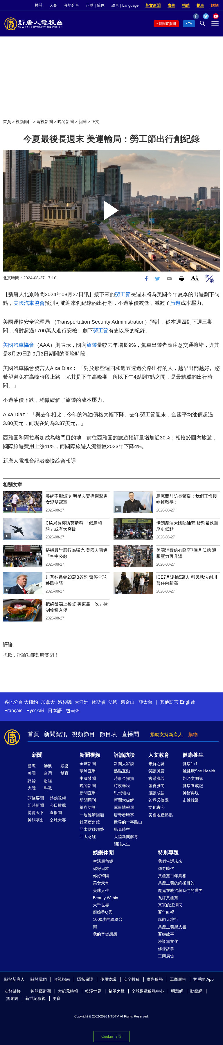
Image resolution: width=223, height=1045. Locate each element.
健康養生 (193, 755)
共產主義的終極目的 (176, 883)
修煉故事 (166, 948)
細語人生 (122, 844)
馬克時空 (122, 829)
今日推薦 (58, 805)
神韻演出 (36, 820)
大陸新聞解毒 (126, 836)
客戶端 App (203, 979)
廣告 (171, 5)
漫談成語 (156, 793)
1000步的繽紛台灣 (108, 923)
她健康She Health (199, 771)
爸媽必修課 (158, 800)
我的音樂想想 (105, 934)
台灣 (48, 773)
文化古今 (156, 807)
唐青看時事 (124, 815)
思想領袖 (122, 793)
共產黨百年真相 (172, 875)
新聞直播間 (167, 24)
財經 (48, 780)
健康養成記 (193, 785)
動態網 (196, 991)
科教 (48, 788)
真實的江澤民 (170, 905)
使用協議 (108, 979)
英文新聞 (153, 5)
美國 (32, 773)
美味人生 (101, 890)
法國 (113, 702)
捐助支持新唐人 (166, 734)
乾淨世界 (93, 991)
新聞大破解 (124, 800)
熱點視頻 (58, 798)
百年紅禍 (166, 912)
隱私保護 (85, 979)
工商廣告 (166, 956)
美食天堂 (101, 883)
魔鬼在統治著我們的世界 (180, 890)
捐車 (200, 5)
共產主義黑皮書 (172, 927)
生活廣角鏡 (103, 861)
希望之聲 (116, 991)
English (187, 702)
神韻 (38, 5)
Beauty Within (105, 897)
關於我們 (38, 979)
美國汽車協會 (29, 303)
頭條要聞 (36, 798)
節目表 (108, 734)
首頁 (7, 121)
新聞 (82, 121)
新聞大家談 (124, 763)
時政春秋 (122, 785)
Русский (35, 710)
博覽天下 (36, 812)
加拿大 (48, 702)
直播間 (130, 734)
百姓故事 (166, 934)
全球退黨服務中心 (148, 991)
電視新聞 (45, 121)
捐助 (186, 5)
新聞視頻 (90, 755)
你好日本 (101, 868)
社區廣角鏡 (90, 822)
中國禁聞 (88, 778)
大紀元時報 (68, 991)
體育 (64, 773)
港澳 (48, 766)
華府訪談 (88, 807)
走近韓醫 (191, 800)
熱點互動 (122, 771)
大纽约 (31, 702)
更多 (57, 998)
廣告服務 (155, 979)
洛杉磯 (65, 702)
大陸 (32, 788)
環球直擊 (88, 771)
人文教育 (158, 755)
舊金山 (127, 702)
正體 (89, 5)
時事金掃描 (124, 778)
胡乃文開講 (193, 778)
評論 (32, 780)
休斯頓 (98, 702)
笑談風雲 (156, 771)
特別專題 (168, 852)
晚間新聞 (65, 121)
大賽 (53, 5)
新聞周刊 (88, 800)
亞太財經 (88, 836)
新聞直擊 (88, 793)
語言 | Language (125, 5)
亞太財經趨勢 (92, 829)
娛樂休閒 (103, 852)
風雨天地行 (168, 919)
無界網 (12, 998)
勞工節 (123, 294)
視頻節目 (24, 121)
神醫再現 (191, 793)
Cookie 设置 (111, 1036)
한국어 (73, 710)
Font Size (194, 278)
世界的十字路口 (128, 822)
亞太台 (145, 702)
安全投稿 (131, 979)
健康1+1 (190, 763)
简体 (101, 5)
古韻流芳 (156, 778)
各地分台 (71, 5)
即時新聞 (36, 805)
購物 (215, 5)
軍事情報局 (124, 807)
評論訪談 (124, 755)
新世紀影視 (35, 998)
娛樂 (64, 766)
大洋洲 (82, 702)
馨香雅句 (156, 785)
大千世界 (101, 905)
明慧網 (177, 991)
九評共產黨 (168, 897)
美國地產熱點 (160, 815)
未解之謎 (156, 763)
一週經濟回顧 (92, 815)
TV (190, 24)
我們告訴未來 (170, 861)
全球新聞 (88, 763)
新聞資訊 (55, 734)
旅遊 (175, 303)
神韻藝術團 (40, 991)
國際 (32, 766)
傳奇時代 (166, 868)
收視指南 (62, 979)
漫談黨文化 (168, 941)
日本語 (55, 710)
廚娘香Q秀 (102, 912)
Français (13, 710)
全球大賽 (58, 820)
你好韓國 (101, 875)
